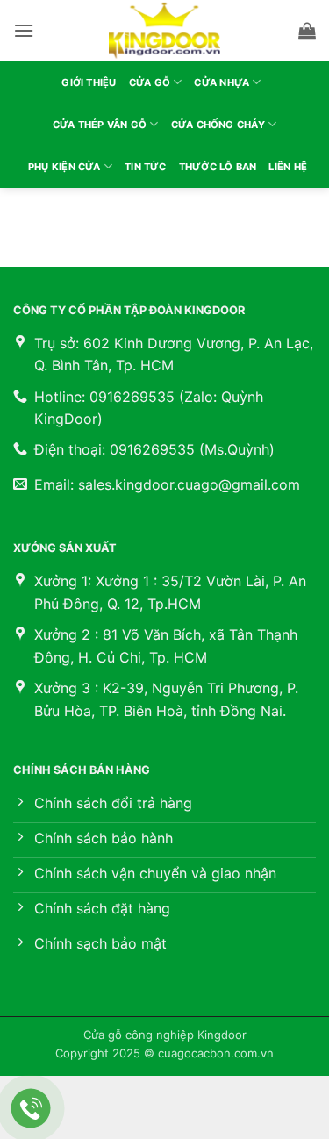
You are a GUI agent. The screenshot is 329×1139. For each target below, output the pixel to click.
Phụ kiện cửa (64, 167)
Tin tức (146, 167)
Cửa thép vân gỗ (100, 124)
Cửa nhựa (221, 82)
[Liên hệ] (31, 1108)
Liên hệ (287, 167)
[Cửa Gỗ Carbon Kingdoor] (165, 30)
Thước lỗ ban (218, 167)
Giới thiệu (88, 82)
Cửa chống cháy (218, 124)
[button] (23, 30)
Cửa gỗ (149, 82)
